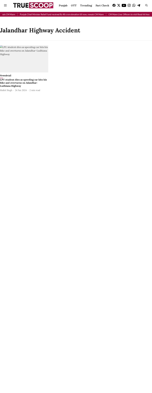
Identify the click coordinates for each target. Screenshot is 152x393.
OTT (74, 5)
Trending (86, 5)
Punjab (63, 5)
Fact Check (102, 5)
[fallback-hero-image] (24, 58)
